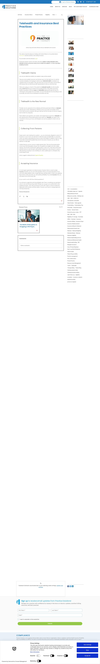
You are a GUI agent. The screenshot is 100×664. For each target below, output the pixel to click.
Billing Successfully (72, 196)
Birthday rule (80, 196)
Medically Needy (71, 233)
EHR (68, 214)
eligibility (77, 275)
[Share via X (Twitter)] (23, 196)
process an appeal (71, 281)
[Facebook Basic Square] (68, 586)
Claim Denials (70, 203)
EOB (71, 214)
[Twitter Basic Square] (70, 586)
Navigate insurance (71, 244)
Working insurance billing (73, 272)
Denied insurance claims (73, 212)
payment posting (71, 279)
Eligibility (48, 14)
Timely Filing (78, 268)
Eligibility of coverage (72, 217)
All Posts (20, 14)
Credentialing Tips (79, 205)
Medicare (78, 233)
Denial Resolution (77, 207)
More (54, 14)
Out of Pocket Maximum (72, 247)
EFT (80, 212)
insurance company (77, 277)
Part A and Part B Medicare (73, 249)
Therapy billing (70, 268)
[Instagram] (83, 2)
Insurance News (28, 14)
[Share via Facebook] (20, 196)
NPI (78, 242)
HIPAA (68, 219)
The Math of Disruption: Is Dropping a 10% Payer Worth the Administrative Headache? (28, 226)
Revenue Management (24, 191)
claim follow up (71, 275)
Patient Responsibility (72, 254)
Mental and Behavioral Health (74, 240)
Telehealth (73, 265)
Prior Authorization (71, 258)
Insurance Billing (71, 221)
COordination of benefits (73, 200)
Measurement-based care (73, 228)
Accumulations (73, 189)
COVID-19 (75, 198)
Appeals (80, 191)
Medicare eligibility (71, 235)
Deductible (69, 207)
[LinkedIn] (78, 2)
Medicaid (69, 230)
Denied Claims (75, 210)
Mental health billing (72, 242)
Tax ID (68, 265)
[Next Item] (81, 20)
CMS (68, 198)
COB (71, 198)
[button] (62, 14)
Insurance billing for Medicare (74, 226)
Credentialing (70, 205)
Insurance (78, 219)
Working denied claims (72, 270)
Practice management (72, 256)
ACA (68, 189)
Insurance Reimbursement (73, 223)
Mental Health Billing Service (74, 237)
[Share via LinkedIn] (27, 196)
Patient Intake (70, 251)
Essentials (80, 217)
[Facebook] (81, 2)
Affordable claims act (72, 191)
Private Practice (39, 14)
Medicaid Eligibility (76, 230)
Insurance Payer (79, 221)
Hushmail (73, 219)
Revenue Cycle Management (74, 263)
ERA (74, 214)
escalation (69, 277)
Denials (69, 210)
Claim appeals (78, 203)
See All (60, 207)
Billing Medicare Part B (72, 193)
